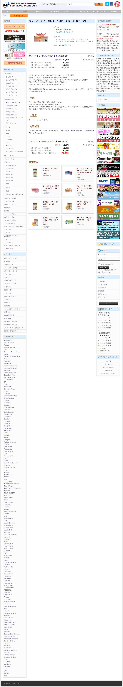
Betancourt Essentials (11, 366)
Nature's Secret (9, 546)
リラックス (8, 293)
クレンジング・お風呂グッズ (13, 328)
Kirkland (6, 500)
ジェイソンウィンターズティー (66, 39)
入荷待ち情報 (102, 99)
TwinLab (6, 652)
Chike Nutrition (9, 398)
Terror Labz (7, 648)
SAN (5, 608)
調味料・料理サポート (11, 331)
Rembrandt (7, 592)
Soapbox (7, 632)
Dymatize (7, 424)
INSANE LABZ (8, 474)
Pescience (7, 571)
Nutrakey (7, 558)
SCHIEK (6, 611)
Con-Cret (7, 405)
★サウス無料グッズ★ (13, 102)
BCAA (8, 130)
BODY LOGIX (8, 380)
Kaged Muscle (8, 497)
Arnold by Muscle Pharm (12, 352)
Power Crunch (8, 574)
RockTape (7, 599)
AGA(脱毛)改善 (9, 315)
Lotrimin (6, 507)
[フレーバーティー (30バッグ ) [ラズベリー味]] (35, 196)
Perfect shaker (8, 567)
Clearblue (7, 403)
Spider (6, 643)
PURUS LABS (8, 585)
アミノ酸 (7, 127)
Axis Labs (7, 361)
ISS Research (8, 481)
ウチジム (108, 361)
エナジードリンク (10, 217)
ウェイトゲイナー (10, 156)
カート (108, 303)
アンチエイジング (10, 284)
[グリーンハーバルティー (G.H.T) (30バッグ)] (69, 228)
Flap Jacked (8, 447)
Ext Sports (7, 440)
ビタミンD (9, 180)
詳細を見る (47, 175)
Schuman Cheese (10, 613)
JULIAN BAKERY (9, 493)
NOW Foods (8, 555)
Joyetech (7, 491)
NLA (5, 553)
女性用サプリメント (10, 325)
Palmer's (7, 565)
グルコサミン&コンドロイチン (14, 226)
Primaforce (7, 576)
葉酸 (7, 183)
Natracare (7, 539)
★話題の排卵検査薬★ (14, 58)
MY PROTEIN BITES (10, 534)
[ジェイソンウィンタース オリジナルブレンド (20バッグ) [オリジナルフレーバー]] (69, 178)
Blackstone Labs (9, 377)
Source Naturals (9, 636)
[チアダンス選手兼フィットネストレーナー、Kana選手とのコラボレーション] (108, 135)
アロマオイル (8, 242)
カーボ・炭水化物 (10, 220)
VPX (5, 671)
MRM (5, 521)
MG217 (6, 514)
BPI (5, 382)
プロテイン (8, 74)
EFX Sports (7, 430)
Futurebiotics (8, 449)
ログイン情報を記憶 (106, 264)
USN (5, 659)
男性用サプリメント (10, 321)
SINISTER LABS (9, 625)
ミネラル (7, 188)
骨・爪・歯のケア (10, 280)
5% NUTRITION (9, 343)
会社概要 (101, 291)
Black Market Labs (10, 373)
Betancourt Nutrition (10, 368)
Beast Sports (8, 363)
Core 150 (7, 410)
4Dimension (8, 340)
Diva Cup (7, 421)
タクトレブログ (108, 364)
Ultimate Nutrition (9, 655)
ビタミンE (9, 177)
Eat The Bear (8, 428)
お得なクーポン (11, 111)
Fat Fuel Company (10, 442)
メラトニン (8, 230)
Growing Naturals (9, 467)
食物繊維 (7, 208)
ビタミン (7, 162)
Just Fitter (7, 495)
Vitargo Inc (7, 666)
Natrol (6, 541)
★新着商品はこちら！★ (14, 50)
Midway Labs (8, 518)
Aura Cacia (7, 359)
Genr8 (6, 460)
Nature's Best (8, 544)
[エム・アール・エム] (108, 184)
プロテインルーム (108, 367)
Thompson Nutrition (10, 650)
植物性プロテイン (11, 89)
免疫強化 (7, 306)
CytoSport (7, 419)
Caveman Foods (9, 389)
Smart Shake (8, 627)
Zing (5, 676)
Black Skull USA (9, 375)
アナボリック (8, 265)
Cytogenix (7, 417)
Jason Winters (8, 486)
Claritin (6, 400)
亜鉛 (7, 191)
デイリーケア (8, 239)
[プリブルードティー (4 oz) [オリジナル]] (35, 212)
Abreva (6, 345)
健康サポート (8, 312)
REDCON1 (7, 590)
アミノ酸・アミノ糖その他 (14, 151)
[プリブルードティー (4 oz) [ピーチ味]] (69, 212)
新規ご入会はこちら (104, 272)
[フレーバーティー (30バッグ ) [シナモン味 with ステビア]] (69, 196)
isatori (6, 479)
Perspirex (7, 569)
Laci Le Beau (8, 502)
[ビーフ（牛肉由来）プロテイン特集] (108, 191)
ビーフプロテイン (11, 95)
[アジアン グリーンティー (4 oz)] (35, 178)
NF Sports (7, 551)
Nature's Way (8, 548)
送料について (69, 11)
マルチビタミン (11, 165)
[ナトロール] (108, 205)
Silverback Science (10, 622)
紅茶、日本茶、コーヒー (12, 245)
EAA (7, 133)
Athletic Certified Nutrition (12, 356)
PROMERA (7, 578)
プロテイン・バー (10, 274)
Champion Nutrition (10, 396)
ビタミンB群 (10, 168)
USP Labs (7, 662)
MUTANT (7, 532)
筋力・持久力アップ (10, 258)
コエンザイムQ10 (10, 198)
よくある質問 (54, 11)
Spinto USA (8, 645)
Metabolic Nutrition (10, 511)
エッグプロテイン (11, 92)
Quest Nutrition (9, 588)
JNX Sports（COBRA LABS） (13, 488)
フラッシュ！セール (12, 105)
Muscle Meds (8, 525)
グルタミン (9, 136)
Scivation (7, 615)
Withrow (6, 673)
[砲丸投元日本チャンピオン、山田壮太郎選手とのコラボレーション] (108, 128)
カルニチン (9, 145)
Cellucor (6, 391)
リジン (8, 142)
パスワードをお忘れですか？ (107, 270)
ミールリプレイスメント (12, 309)
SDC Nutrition (8, 618)
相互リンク (101, 297)
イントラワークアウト (11, 268)
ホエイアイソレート (12, 83)
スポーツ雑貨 (8, 248)
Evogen (6, 437)
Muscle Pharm (8, 528)
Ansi (5, 349)
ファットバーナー (10, 159)
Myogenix (7, 537)
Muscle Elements (9, 523)
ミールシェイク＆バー (11, 214)
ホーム (9, 11)
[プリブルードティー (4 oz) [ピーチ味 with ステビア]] (35, 228)
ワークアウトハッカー (108, 374)
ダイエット (8, 277)
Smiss (6, 629)
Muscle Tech (8, 530)
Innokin (6, 472)
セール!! (24, 11)
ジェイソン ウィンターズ (64, 32)
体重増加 (7, 261)
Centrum (7, 393)
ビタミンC (9, 171)
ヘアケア (7, 233)
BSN (5, 384)
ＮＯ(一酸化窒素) (9, 223)
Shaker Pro (7, 620)
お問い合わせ (84, 11)
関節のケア (8, 290)
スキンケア (8, 287)
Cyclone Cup (8, 414)
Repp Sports (8, 595)
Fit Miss (6, 444)
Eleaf (5, 433)
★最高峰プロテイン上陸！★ (15, 42)
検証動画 (114, 11)
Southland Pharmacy (11, 639)
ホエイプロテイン (11, 80)
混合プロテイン (11, 77)
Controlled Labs (9, 407)
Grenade (7, 465)
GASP (6, 454)
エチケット (8, 299)
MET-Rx (6, 509)
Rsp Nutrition (8, 604)
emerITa (6, 435)
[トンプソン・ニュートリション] (108, 212)
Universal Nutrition (10, 657)
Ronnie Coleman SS (10, 601)
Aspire (6, 354)
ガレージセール (11, 123)
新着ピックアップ (11, 108)
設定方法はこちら (108, 50)
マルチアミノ (10, 148)
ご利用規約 (101, 281)
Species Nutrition (9, 641)
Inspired (6, 477)
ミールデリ (108, 370)
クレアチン (9, 139)
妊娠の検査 (8, 318)
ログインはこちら (18, 16)
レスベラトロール (10, 204)
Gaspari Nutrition (9, 456)
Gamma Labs (8, 451)
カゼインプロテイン (12, 86)
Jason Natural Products (11, 484)
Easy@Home (8, 426)
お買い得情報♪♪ (9, 99)
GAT (5, 458)
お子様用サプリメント (11, 236)
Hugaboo (7, 470)
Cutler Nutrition (9, 412)
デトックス (8, 302)
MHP (5, 516)
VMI (5, 669)
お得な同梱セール (11, 114)
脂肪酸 (6, 211)
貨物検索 (39, 11)
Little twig (7, 504)
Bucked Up (7, 386)
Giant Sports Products (11, 463)
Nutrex (6, 560)
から (66, 45)
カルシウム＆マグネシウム (14, 194)
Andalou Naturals (9, 347)
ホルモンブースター (10, 296)
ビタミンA (9, 174)
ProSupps (7, 581)
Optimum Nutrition (10, 562)
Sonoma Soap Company (12, 634)
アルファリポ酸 (9, 201)
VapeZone (7, 664)
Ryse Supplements (10, 606)
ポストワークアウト (10, 271)
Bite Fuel (7, 370)
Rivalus (6, 597)
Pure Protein (8, 583)
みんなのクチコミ (99, 11)
